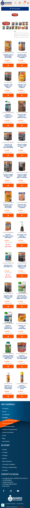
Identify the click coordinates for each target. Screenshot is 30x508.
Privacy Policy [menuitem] (20, 503)
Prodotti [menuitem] (4, 455)
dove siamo (6, 486)
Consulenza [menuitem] (6, 415)
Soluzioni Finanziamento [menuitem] (9, 429)
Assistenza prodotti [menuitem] (8, 426)
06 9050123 (8, 480)
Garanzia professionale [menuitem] (9, 420)
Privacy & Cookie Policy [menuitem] (9, 467)
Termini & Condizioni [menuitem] (8, 464)
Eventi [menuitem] (4, 435)
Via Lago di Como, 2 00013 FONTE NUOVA (15, 478)
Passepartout (21, 507)
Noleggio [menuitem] (5, 418)
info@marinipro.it (7, 482)
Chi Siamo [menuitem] (5, 409)
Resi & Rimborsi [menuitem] (7, 461)
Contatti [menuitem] (5, 470)
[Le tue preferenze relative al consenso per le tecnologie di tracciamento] (2, 505)
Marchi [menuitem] (4, 458)
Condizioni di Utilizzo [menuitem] (10, 503)
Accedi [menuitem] (4, 449)
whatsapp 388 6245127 (9, 484)
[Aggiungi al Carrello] (8, 65)
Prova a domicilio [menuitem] (7, 423)
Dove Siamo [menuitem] (6, 441)
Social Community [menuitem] (8, 432)
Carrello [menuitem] (4, 452)
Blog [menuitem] (3, 438)
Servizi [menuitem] (4, 412)
